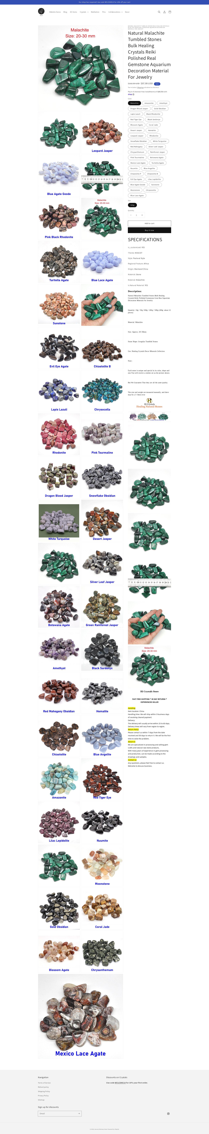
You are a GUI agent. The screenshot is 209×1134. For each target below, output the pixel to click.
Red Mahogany (136, 147)
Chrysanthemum (137, 152)
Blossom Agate (137, 125)
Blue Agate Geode (138, 185)
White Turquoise (159, 141)
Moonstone (135, 190)
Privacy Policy (43, 1096)
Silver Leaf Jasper (156, 147)
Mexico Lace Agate (138, 163)
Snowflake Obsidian (139, 141)
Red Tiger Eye (136, 119)
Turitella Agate (158, 163)
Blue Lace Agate (137, 196)
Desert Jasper (136, 130)
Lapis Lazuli (135, 114)
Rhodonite (154, 136)
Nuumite (134, 168)
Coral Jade (153, 125)
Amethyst (163, 103)
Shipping (140, 87)
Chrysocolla (151, 190)
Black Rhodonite (153, 114)
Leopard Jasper (137, 136)
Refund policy (43, 1087)
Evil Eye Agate (136, 179)
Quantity (131, 210)
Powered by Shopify (113, 1129)
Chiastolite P (136, 174)
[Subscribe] (79, 1113)
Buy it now (149, 230)
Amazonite (149, 103)
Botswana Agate (157, 158)
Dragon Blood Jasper (139, 109)
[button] (159, 12)
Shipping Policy (44, 1091)
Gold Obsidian (160, 109)
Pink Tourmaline (137, 158)
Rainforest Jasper (157, 152)
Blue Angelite (149, 168)
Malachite (134, 103)
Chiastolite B (152, 174)
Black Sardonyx (154, 119)
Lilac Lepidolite (154, 179)
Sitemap (41, 1100)
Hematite (152, 130)
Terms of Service (44, 1083)
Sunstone (155, 185)
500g (132, 205)
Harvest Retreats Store (100, 1129)
